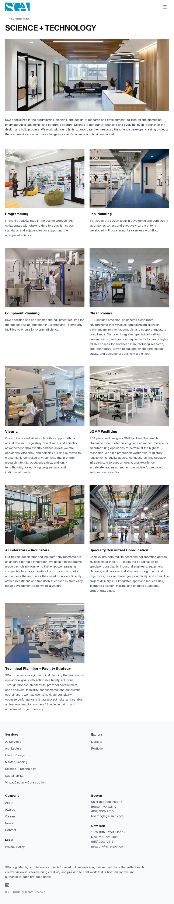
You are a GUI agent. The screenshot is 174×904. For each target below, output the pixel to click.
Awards (10, 809)
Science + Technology (20, 769)
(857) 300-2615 (102, 842)
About (9, 803)
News (9, 823)
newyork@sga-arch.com (108, 846)
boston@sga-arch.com (107, 816)
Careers (10, 816)
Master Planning (16, 762)
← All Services (17, 18)
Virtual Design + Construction (25, 782)
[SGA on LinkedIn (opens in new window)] (7, 885)
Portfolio (97, 748)
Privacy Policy (15, 847)
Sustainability (14, 776)
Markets (96, 742)
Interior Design (15, 755)
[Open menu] (164, 7)
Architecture (13, 748)
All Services (13, 742)
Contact (10, 830)
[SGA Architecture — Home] (17, 7)
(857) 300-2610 (102, 811)
